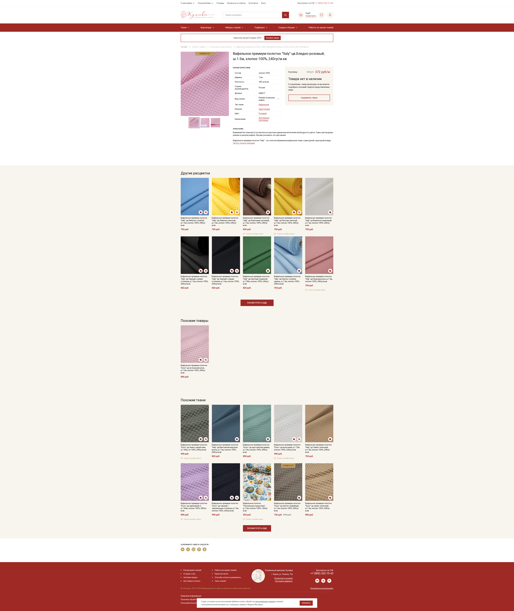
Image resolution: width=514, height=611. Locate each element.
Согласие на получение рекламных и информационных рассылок (252, 332)
